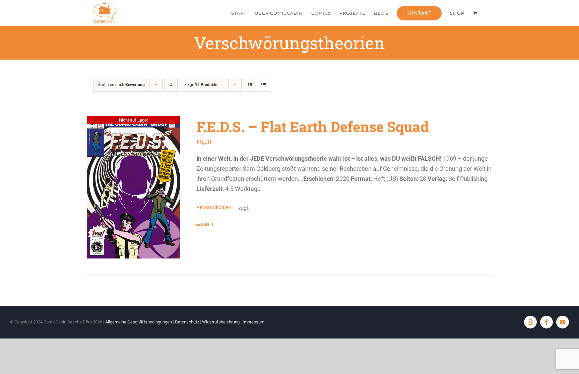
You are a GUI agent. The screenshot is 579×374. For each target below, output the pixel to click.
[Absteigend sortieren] (171, 85)
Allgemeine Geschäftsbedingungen (138, 321)
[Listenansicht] (263, 84)
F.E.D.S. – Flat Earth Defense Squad (312, 126)
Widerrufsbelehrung (221, 321)
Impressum (253, 321)
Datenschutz (187, 321)
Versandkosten (214, 207)
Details (207, 224)
